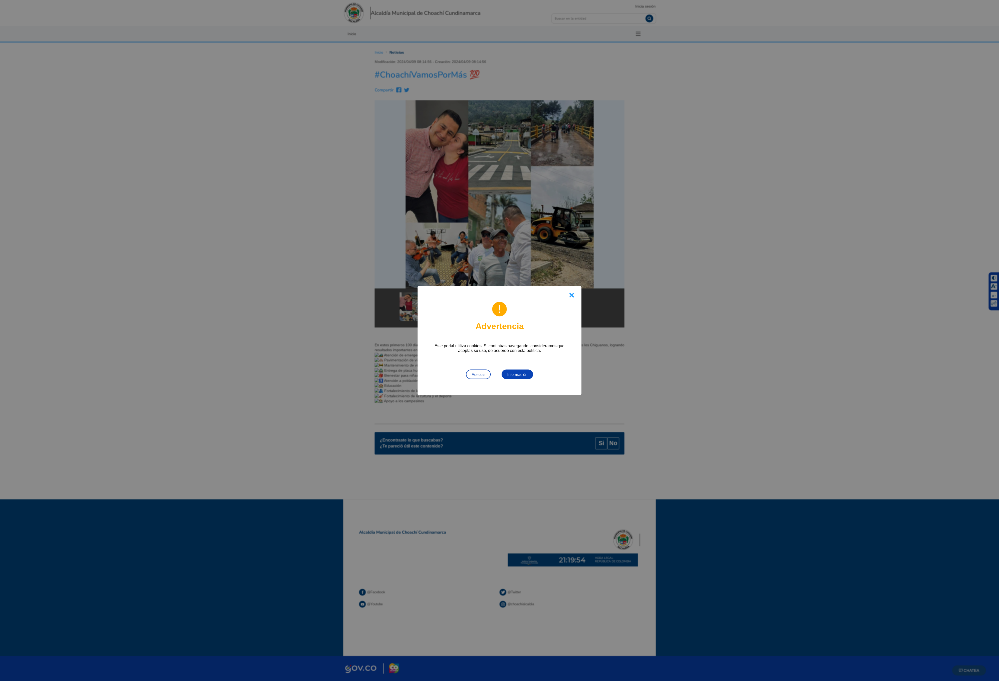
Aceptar (478, 374)
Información (517, 374)
